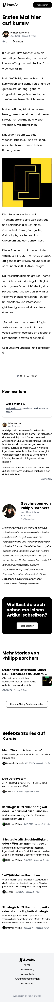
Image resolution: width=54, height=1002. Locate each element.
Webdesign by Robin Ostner (27, 995)
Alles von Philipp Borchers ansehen (27, 704)
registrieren (42, 4)
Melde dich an (13, 408)
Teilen (19, 41)
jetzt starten (27, 626)
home (27, 965)
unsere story (27, 969)
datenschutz (27, 974)
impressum (27, 983)
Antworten (46, 478)
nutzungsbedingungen (27, 978)
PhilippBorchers (19, 32)
